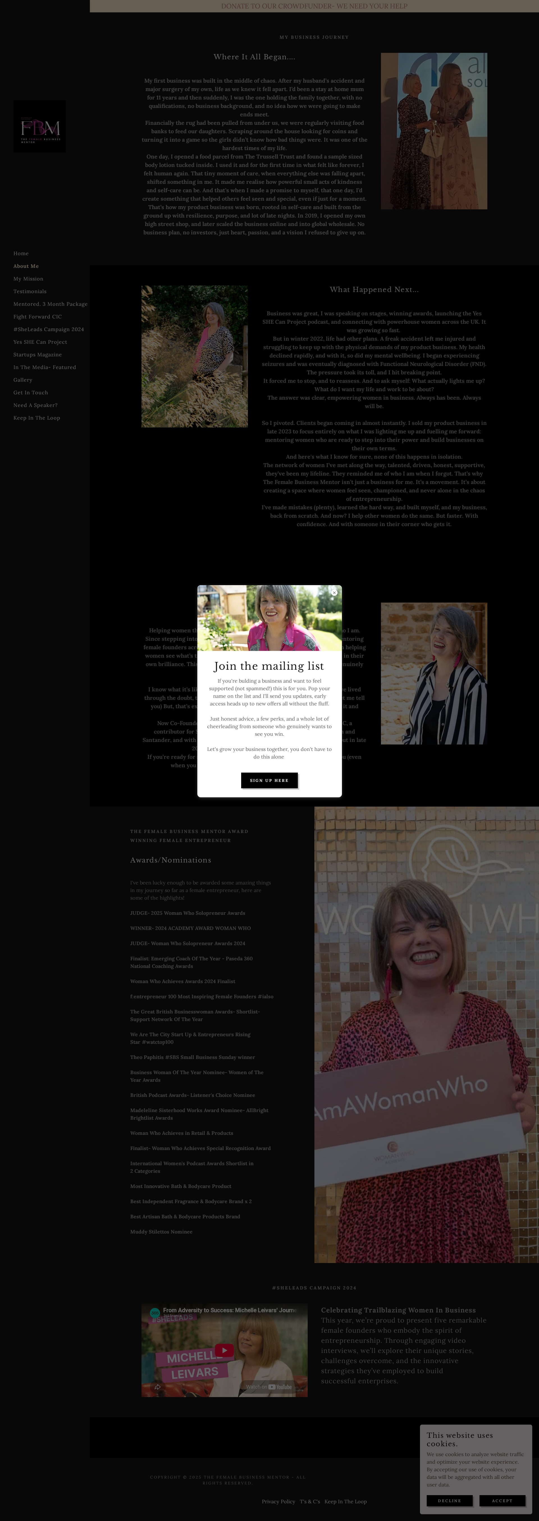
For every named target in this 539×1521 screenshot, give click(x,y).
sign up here (269, 780)
